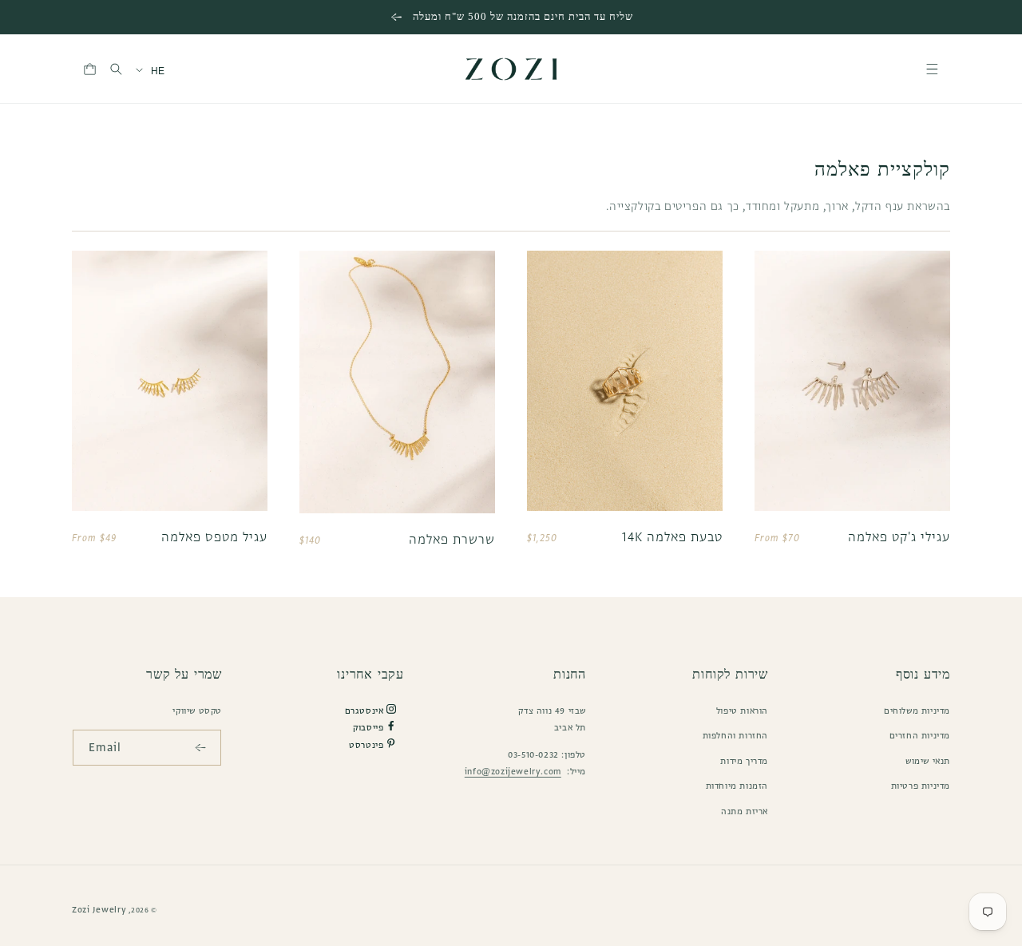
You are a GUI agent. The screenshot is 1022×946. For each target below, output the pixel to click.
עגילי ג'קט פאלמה (899, 536)
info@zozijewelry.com (513, 771)
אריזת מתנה (744, 811)
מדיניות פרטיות (920, 785)
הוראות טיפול (742, 710)
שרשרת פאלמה (452, 539)
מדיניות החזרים (919, 735)
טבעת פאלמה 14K (672, 536)
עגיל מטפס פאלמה (214, 536)
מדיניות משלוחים (917, 710)
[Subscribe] (203, 747)
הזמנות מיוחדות (737, 785)
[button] (932, 69)
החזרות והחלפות (735, 735)
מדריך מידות (744, 760)
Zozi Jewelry (99, 909)
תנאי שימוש (927, 760)
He (158, 71)
